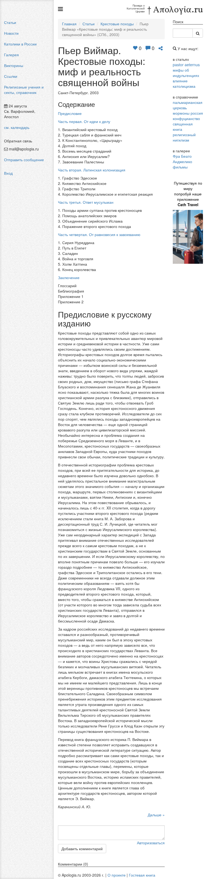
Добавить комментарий (82, 848)
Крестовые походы (117, 23)
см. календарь (16, 127)
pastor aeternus (186, 64)
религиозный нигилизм (184, 137)
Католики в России (20, 44)
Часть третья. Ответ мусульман (85, 202)
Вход (8, 173)
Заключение (69, 277)
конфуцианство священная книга (186, 124)
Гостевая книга (142, 875)
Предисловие (70, 113)
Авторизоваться (151, 842)
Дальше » (156, 814)
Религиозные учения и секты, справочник (24, 89)
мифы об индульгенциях (186, 72)
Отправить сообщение (24, 159)
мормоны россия (188, 113)
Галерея (11, 54)
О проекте (117, 875)
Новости (11, 33)
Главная (69, 23)
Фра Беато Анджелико (182, 158)
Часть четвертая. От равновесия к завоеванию (99, 234)
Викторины (13, 65)
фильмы (180, 167)
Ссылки (10, 76)
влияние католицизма (184, 83)
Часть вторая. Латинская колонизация (91, 170)
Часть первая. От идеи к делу (84, 121)
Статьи (10, 22)
